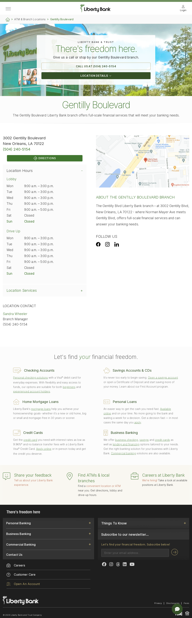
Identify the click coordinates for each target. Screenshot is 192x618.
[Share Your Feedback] (6, 476)
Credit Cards (33, 433)
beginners (69, 386)
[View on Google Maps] (142, 161)
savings (144, 439)
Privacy (158, 603)
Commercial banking (123, 453)
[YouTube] (132, 564)
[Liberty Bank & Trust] (95, 11)
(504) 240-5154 (16, 149)
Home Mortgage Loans (40, 402)
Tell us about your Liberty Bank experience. (33, 482)
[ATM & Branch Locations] (69, 476)
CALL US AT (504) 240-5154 (96, 66)
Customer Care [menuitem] (24, 574)
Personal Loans (125, 402)
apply (137, 422)
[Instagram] (107, 244)
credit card (30, 439)
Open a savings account (163, 377)
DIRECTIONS (47, 158)
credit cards (162, 439)
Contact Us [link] (14, 554)
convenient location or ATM (103, 486)
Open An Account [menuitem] (27, 584)
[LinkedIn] (116, 244)
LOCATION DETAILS (94, 75)
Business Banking (124, 433)
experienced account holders (31, 391)
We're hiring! (149, 480)
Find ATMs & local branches (94, 478)
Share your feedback (33, 475)
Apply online (43, 448)
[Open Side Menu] (8, 9)
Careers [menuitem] (19, 565)
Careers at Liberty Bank (163, 475)
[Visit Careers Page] (134, 476)
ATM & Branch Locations (30, 19)
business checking (126, 439)
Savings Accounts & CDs (132, 370)
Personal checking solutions (30, 377)
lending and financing (126, 444)
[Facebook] (98, 244)
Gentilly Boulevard (62, 19)
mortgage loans (41, 408)
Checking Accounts (39, 370)
